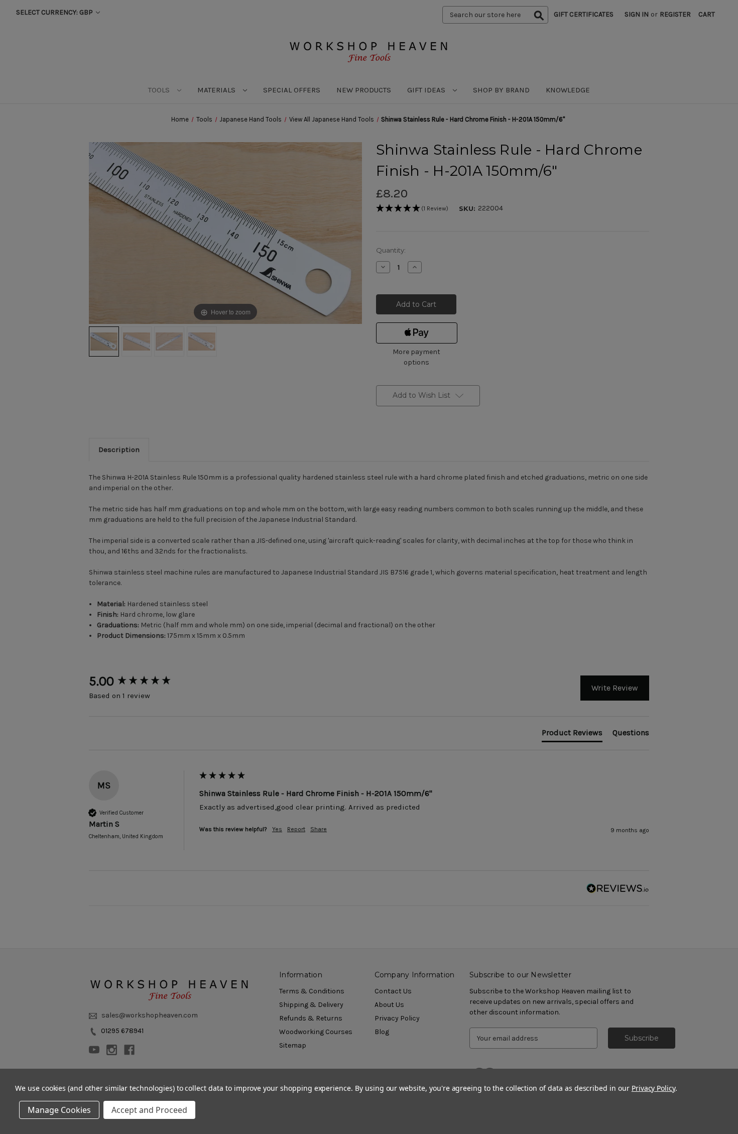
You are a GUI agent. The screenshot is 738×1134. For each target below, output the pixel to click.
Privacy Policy (653, 1088)
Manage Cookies (59, 1109)
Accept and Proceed (149, 1109)
